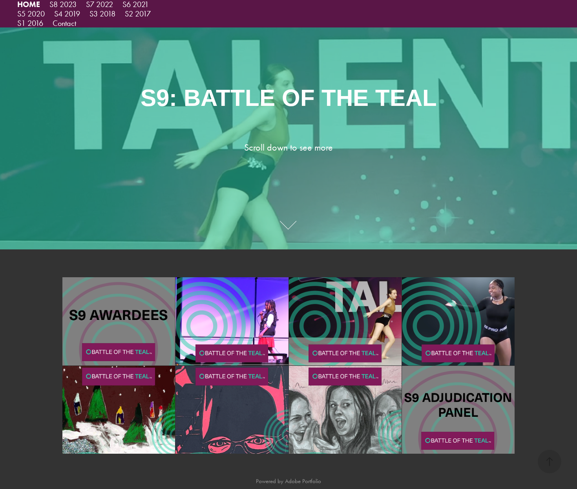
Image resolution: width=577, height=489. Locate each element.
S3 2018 (102, 13)
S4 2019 (67, 13)
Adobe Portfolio (303, 481)
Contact (64, 23)
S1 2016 (30, 23)
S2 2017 (138, 13)
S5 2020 (31, 13)
